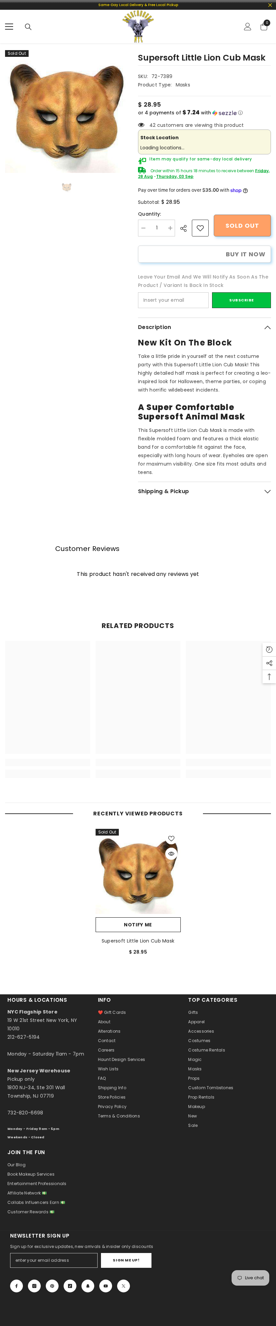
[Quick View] (171, 854)
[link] (200, 228)
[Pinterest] (52, 1286)
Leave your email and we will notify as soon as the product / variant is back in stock (203, 281)
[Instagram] (34, 1286)
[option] (66, 111)
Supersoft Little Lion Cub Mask (138, 940)
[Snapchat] (87, 1286)
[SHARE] (186, 228)
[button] (204, 112)
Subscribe (241, 300)
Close (270, 4)
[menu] (9, 27)
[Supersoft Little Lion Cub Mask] (138, 871)
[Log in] (247, 26)
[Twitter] (123, 1286)
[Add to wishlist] (171, 838)
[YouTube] (105, 1286)
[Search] (28, 27)
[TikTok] (70, 1286)
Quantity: (149, 214)
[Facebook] (16, 1286)
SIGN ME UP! (126, 1260)
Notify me (138, 924)
